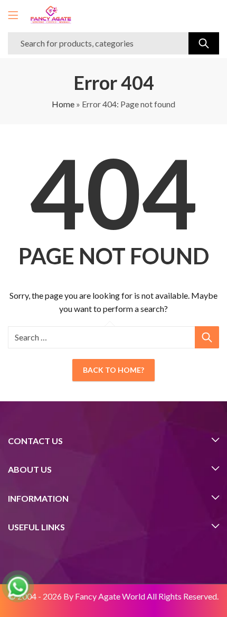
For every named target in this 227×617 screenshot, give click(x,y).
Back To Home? (113, 369)
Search (203, 43)
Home (63, 104)
